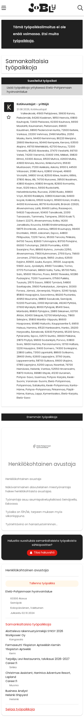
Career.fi (11, 663)
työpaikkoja (23, 41)
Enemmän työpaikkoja (42, 417)
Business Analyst (16, 691)
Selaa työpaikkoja (20, 709)
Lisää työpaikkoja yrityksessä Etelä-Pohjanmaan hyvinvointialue (39, 90)
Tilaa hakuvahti (44, 552)
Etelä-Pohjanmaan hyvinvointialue (28, 591)
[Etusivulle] (42, 7)
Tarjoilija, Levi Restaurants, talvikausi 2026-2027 (37, 659)
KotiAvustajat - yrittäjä (33, 104)
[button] (76, 34)
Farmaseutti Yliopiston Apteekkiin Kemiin (33, 645)
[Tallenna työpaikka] (9, 117)
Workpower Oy (15, 635)
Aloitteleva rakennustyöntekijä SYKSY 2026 (34, 631)
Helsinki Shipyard (16, 695)
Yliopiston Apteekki (18, 649)
